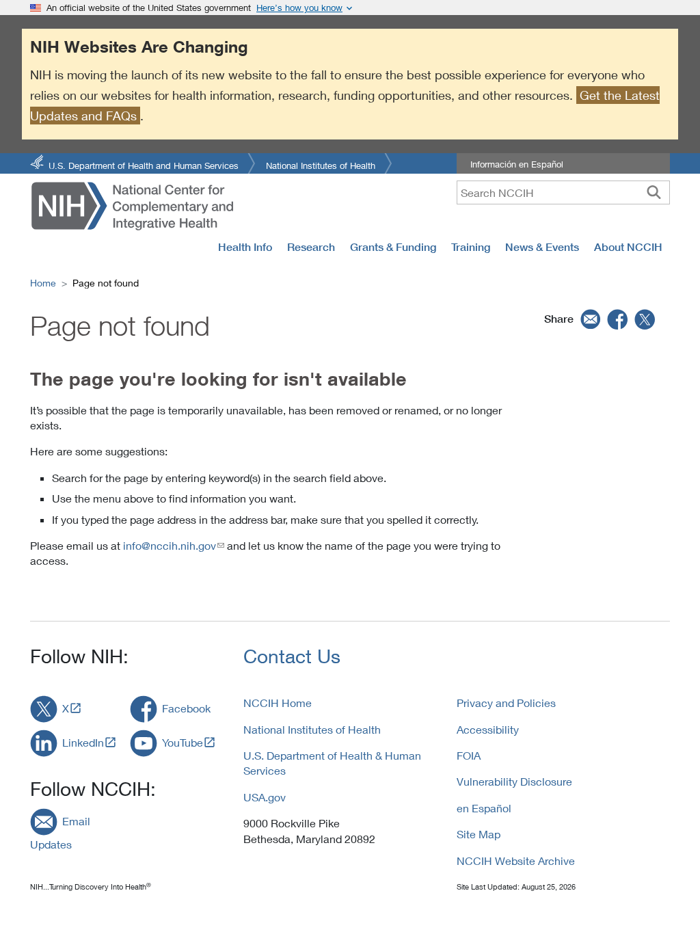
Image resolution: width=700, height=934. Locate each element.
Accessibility (488, 729)
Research (311, 247)
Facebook (186, 708)
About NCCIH (628, 247)
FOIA (469, 755)
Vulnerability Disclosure (514, 781)
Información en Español (516, 164)
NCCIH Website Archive (516, 860)
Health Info (245, 247)
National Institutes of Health (320, 164)
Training (470, 247)
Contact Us (291, 656)
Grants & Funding (393, 247)
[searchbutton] (654, 192)
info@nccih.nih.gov (169, 545)
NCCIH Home (277, 702)
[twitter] (645, 318)
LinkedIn (83, 742)
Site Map (478, 833)
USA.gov (264, 796)
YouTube (182, 742)
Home (43, 283)
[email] (589, 318)
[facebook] (618, 318)
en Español (484, 807)
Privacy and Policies (506, 702)
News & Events (542, 247)
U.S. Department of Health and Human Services (144, 164)
